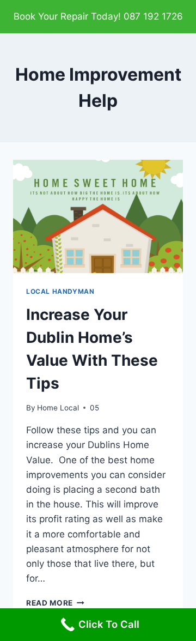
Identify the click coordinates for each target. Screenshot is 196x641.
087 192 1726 (153, 16)
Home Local (58, 407)
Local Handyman (60, 291)
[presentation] (98, 216)
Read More (55, 602)
